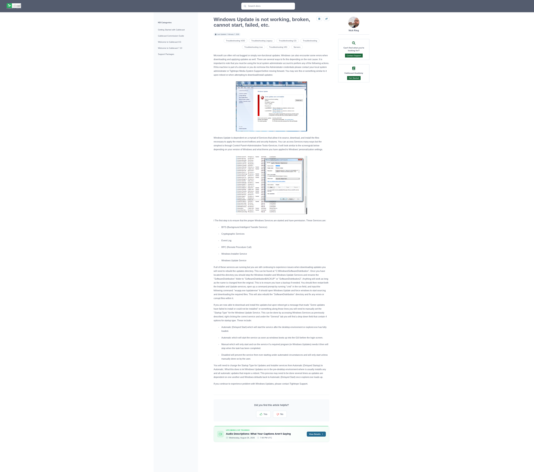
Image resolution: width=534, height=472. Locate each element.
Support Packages (166, 54)
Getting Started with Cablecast (171, 30)
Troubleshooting (310, 41)
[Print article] (319, 19)
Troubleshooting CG (287, 41)
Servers (297, 47)
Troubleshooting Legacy (261, 41)
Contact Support (354, 55)
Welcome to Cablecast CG (169, 42)
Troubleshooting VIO (278, 47)
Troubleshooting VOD (235, 41)
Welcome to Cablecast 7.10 (170, 48)
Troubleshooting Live (253, 47)
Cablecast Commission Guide (171, 36)
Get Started (354, 78)
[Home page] (14, 6)
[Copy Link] (326, 19)
